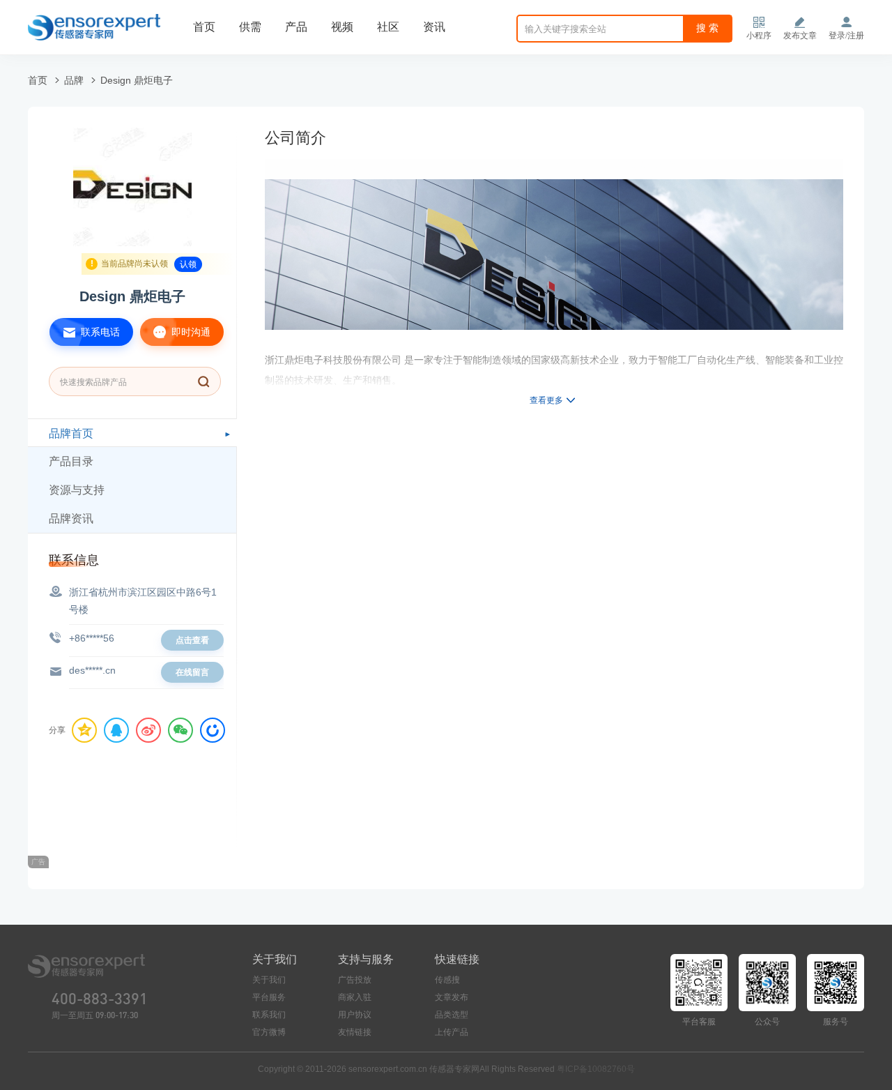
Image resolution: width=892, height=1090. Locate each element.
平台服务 (269, 997)
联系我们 (269, 1015)
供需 (250, 27)
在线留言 (192, 672)
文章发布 (451, 997)
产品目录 (71, 461)
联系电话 (99, 332)
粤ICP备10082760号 (596, 1069)
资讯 (434, 27)
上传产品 (451, 1032)
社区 (388, 27)
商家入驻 (354, 997)
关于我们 (269, 980)
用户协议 (354, 1015)
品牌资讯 (71, 518)
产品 (296, 27)
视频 (342, 27)
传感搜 (447, 980)
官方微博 (269, 1032)
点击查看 (192, 640)
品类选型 (451, 1015)
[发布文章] (800, 22)
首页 (204, 27)
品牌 (74, 80)
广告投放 (354, 980)
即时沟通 (189, 332)
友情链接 (354, 1032)
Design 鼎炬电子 (136, 80)
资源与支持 (77, 490)
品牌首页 (71, 433)
